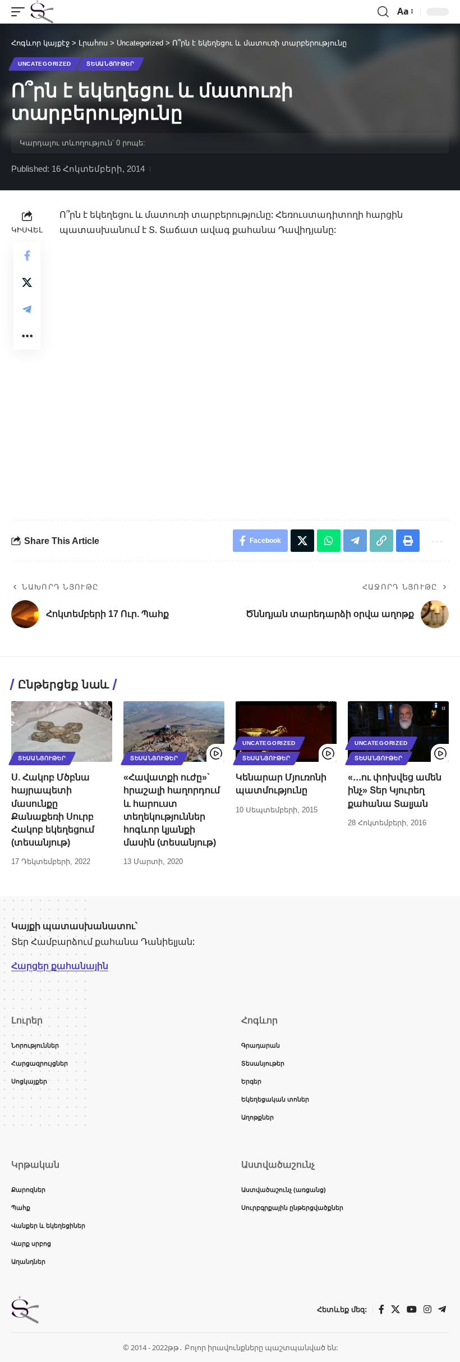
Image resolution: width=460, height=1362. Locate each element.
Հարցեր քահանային (59, 965)
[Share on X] (26, 282)
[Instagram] (427, 1309)
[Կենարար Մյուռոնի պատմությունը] (286, 731)
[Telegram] (442, 1309)
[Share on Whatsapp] (329, 540)
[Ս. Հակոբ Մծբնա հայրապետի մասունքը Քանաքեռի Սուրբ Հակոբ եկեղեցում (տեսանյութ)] (61, 731)
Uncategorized (44, 64)
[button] (20, 12)
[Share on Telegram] (26, 309)
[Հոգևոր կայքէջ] (42, 12)
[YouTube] (412, 1309)
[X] (395, 1309)
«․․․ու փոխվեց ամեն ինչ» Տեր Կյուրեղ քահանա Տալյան (394, 790)
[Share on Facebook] (26, 255)
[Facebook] (381, 1309)
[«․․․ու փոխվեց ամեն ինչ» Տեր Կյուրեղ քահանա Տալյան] (398, 731)
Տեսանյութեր (110, 64)
